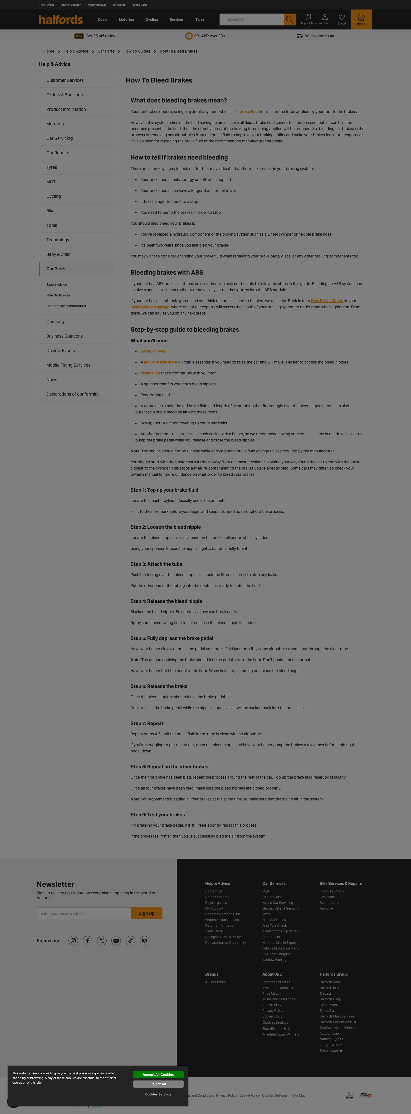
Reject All (158, 1084)
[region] (98, 1086)
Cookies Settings (158, 1094)
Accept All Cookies (158, 1074)
